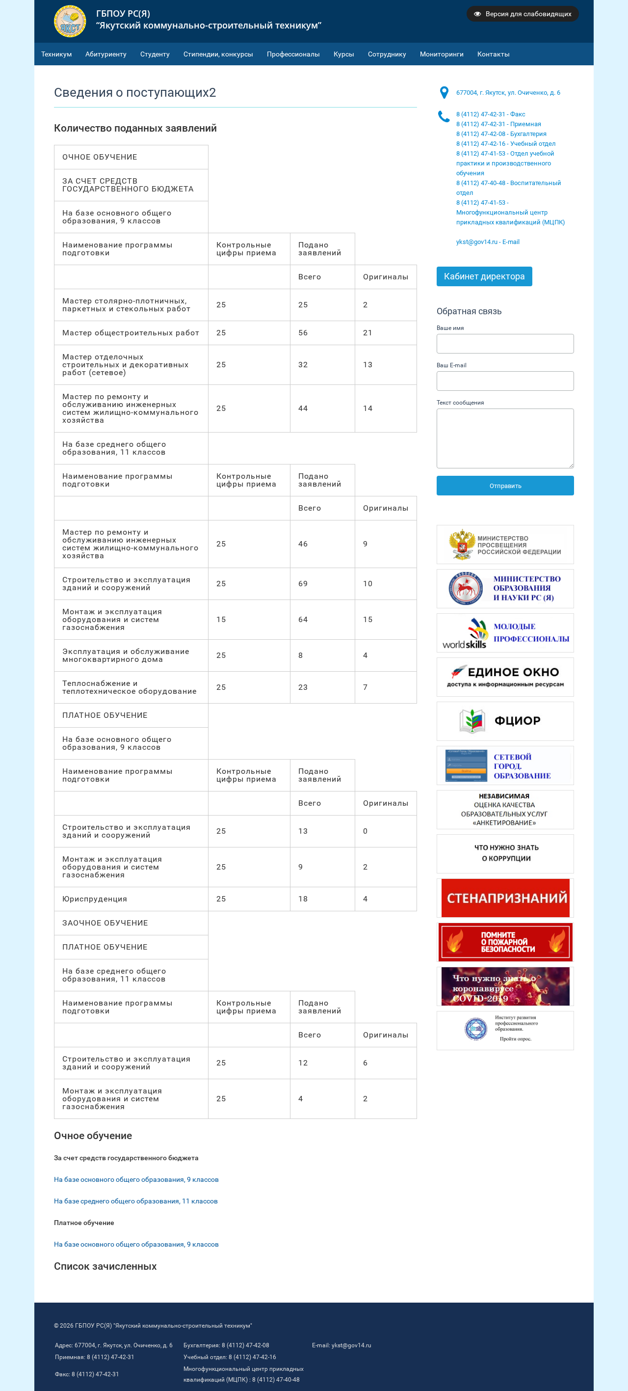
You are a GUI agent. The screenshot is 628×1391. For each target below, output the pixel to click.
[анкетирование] (505, 809)
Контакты (493, 54)
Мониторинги (442, 54)
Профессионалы (293, 54)
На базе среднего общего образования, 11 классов (136, 1201)
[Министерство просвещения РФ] (505, 544)
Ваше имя (450, 328)
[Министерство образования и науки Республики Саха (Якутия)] (505, 588)
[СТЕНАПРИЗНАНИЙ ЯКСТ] (505, 898)
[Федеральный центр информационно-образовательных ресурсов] (505, 721)
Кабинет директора (484, 276)
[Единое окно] (505, 677)
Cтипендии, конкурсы (218, 54)
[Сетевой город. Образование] (505, 765)
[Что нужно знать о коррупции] (505, 853)
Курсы (344, 54)
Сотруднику (387, 54)
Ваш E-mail (452, 365)
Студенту (155, 54)
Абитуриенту (106, 54)
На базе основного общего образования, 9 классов (136, 1179)
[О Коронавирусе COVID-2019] (505, 986)
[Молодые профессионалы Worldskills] (505, 633)
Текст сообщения (460, 402)
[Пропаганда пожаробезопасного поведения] (505, 942)
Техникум (56, 54)
